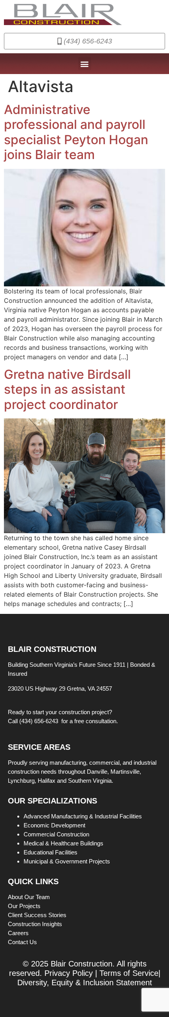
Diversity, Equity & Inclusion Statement (84, 982)
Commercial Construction (56, 834)
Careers (19, 933)
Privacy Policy (68, 973)
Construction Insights (36, 924)
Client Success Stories (38, 915)
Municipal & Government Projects (67, 861)
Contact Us (22, 942)
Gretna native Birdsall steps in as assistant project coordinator (67, 389)
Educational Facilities (50, 852)
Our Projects (25, 906)
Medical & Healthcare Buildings (63, 843)
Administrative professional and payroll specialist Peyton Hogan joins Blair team (76, 132)
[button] (84, 63)
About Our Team (29, 897)
